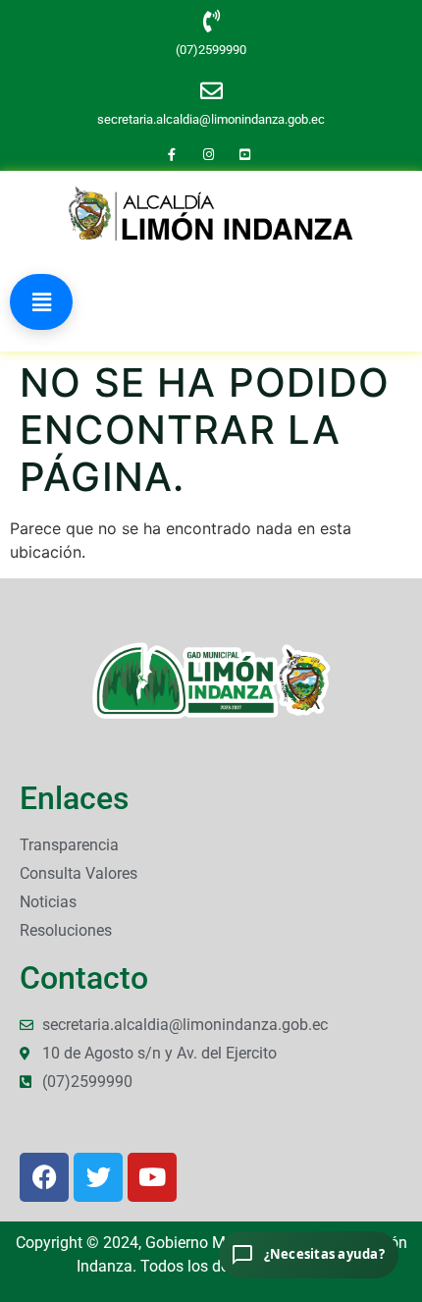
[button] (41, 302)
